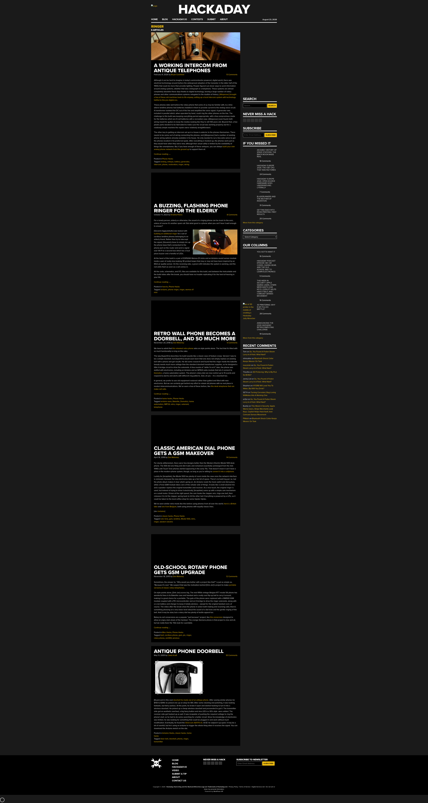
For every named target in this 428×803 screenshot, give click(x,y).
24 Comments (265, 174)
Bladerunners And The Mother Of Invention (266, 198)
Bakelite (176, 401)
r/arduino (161, 511)
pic (184, 635)
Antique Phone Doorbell (189, 651)
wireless (176, 638)
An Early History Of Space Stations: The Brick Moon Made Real (267, 153)
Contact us (260, 120)
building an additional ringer (165, 234)
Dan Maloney (178, 343)
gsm (171, 519)
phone (165, 164)
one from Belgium (169, 506)
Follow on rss (256, 120)
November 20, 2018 (162, 343)
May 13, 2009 (159, 655)
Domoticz (158, 373)
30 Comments (231, 655)
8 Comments (231, 215)
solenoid (185, 404)
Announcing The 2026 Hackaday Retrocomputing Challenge (265, 326)
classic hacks (167, 516)
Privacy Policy (233, 787)
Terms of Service (244, 787)
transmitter (158, 742)
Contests (197, 19)
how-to (165, 287)
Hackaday (214, 9)
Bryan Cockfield (177, 74)
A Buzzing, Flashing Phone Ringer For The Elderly (191, 208)
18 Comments (265, 161)
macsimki (247, 365)
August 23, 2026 (269, 19)
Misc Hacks (167, 632)
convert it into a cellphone (223, 471)
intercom (157, 164)
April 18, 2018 (159, 457)
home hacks (167, 398)
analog (163, 162)
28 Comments (265, 313)
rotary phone (159, 638)
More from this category (253, 222)
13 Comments (231, 74)
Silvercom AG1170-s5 (193, 723)
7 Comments (264, 192)
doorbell (172, 739)
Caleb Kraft (172, 655)
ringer (180, 164)
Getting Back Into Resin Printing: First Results (266, 212)
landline (177, 519)
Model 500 (185, 519)
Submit (211, 19)
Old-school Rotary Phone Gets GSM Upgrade (190, 570)
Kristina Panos (176, 215)
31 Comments (265, 205)
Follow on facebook (244, 120)
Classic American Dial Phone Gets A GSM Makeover (194, 450)
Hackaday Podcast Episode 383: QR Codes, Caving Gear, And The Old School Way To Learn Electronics (266, 266)
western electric (166, 522)
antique (170, 162)
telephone (158, 407)
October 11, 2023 (161, 215)
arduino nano (166, 401)
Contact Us (179, 780)
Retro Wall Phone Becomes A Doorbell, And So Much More (195, 336)
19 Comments (265, 334)
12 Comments (231, 576)
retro (173, 404)
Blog (165, 19)
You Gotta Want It (266, 252)
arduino (164, 289)
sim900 (169, 638)
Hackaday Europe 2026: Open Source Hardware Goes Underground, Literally (266, 183)
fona (166, 519)
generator (185, 162)
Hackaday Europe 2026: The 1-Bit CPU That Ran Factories (266, 167)
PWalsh (246, 418)
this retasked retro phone (182, 348)
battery (177, 162)
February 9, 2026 (161, 74)
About (224, 19)
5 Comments (231, 343)
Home (154, 19)
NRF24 (167, 404)
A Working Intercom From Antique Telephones (190, 68)
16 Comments (265, 256)
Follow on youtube (252, 120)
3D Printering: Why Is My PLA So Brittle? (266, 307)
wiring (186, 164)
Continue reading (162, 154)
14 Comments (231, 457)
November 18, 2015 (162, 576)
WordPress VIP (218, 791)
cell (162, 519)
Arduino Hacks (168, 733)
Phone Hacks (167, 159)
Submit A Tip (179, 773)
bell (162, 635)
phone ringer (173, 289)
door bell (164, 739)
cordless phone (171, 635)
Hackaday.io (179, 19)
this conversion (216, 617)
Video (175, 770)
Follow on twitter (248, 120)
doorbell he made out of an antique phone (190, 700)
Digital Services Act (258, 787)
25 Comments (265, 218)
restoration (173, 164)
